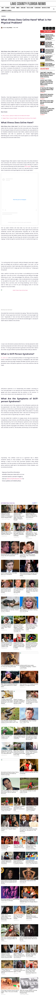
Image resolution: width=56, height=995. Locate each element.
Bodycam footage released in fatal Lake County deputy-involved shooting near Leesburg (50, 37)
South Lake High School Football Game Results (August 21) (50, 64)
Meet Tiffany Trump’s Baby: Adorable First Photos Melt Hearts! (47, 102)
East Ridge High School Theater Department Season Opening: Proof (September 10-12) (49, 44)
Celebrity (3, 16)
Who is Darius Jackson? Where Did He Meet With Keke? (16, 115)
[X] (47, 28)
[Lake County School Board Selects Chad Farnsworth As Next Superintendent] (42, 51)
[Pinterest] (50, 28)
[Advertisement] (19, 40)
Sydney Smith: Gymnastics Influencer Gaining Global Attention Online (46, 96)
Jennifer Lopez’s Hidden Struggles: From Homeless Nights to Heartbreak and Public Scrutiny (46, 82)
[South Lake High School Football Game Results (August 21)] (42, 64)
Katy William (9, 27)
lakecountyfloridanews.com (14, 478)
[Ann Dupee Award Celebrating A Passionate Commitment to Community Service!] (42, 57)
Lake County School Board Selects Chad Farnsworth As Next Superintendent (49, 51)
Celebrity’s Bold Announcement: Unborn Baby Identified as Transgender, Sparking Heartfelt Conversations (47, 110)
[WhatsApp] (53, 28)
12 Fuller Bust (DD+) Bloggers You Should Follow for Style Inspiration (47, 89)
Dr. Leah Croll (4, 357)
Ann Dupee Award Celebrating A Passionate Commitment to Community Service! (49, 58)
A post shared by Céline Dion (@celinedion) (19, 222)
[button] (53, 9)
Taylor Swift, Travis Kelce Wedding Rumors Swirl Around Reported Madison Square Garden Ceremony (47, 75)
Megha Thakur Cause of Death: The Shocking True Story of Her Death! (19, 118)
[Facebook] (44, 28)
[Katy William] (2, 27)
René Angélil (28, 166)
